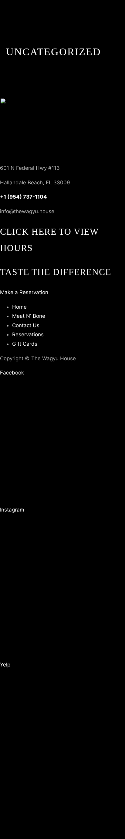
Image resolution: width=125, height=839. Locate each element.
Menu (7, 158)
